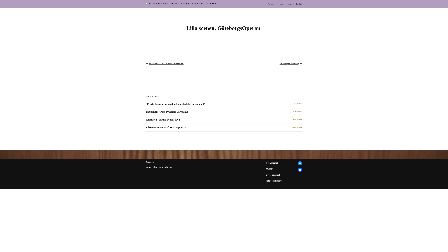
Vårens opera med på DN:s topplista (166, 127)
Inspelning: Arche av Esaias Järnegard (167, 111)
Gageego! (150, 162)
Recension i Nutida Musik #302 (163, 119)
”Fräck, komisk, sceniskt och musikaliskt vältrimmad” (175, 103)
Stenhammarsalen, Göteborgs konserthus (166, 64)
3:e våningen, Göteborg (289, 64)
